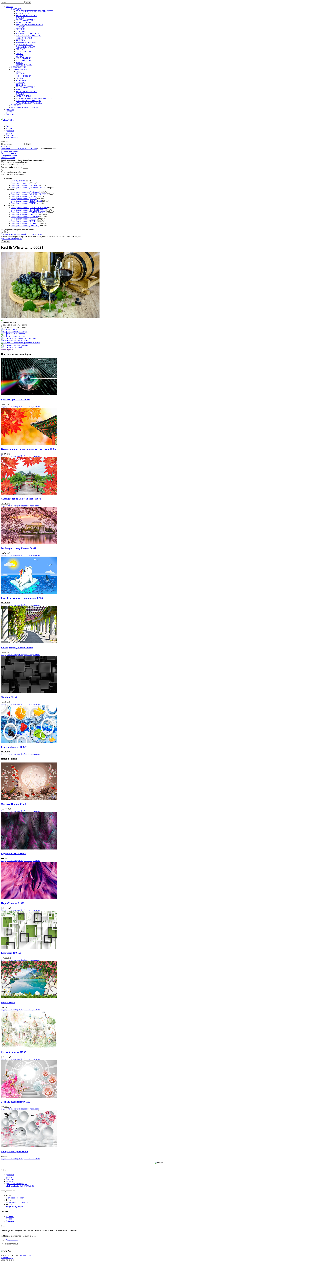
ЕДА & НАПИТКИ (24, 45)
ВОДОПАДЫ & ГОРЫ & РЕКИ (29, 24)
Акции (9, 128)
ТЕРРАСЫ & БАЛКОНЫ (26, 16)
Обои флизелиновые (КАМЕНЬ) (25, 217)
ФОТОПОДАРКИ (18, 67)
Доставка (10, 110)
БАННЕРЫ (16, 105)
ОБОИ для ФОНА (23, 51)
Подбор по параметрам (20, 406)
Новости (9, 1181)
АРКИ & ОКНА (23, 13)
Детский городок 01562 (13, 1052)
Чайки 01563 (8, 1002)
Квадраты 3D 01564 (11, 953)
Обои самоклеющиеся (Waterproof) (25, 192)
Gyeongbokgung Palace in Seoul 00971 (21, 498)
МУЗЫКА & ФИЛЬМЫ (26, 42)
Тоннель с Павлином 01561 (15, 1101)
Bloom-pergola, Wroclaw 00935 (17, 647)
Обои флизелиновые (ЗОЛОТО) (24, 223)
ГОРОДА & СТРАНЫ (25, 20)
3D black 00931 (9, 697)
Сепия (3, 325)
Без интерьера (7, 349)
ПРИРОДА (20, 27)
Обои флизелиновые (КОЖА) (23, 219)
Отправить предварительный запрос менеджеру (21, 234)
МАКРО (19, 63)
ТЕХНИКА (21, 40)
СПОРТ (19, 54)
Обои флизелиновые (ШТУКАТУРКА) (27, 210)
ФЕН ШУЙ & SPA (24, 60)
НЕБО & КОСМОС (24, 38)
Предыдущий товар (9, 151)
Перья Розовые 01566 (12, 903)
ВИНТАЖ (20, 49)
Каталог (9, 7)
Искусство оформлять (15, 1198)
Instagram (10, 1221)
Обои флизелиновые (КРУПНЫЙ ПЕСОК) (29, 208)
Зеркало (23, 325)
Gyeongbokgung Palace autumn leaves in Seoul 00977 (28, 449)
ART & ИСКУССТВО (25, 47)
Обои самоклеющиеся (20, 183)
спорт (18, 71)
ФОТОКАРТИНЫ (19, 69)
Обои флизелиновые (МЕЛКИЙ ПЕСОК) (28, 187)
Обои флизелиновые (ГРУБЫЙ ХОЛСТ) (28, 212)
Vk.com (9, 1219)
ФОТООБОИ (16, 9)
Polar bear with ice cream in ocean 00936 (22, 598)
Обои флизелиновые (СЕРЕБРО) (25, 225)
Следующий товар (9, 155)
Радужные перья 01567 (13, 853)
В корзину (5, 241)
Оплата (9, 112)
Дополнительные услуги (11, 239)
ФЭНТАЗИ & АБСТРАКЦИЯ (28, 36)
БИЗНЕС (20, 56)
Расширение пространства (17, 1202)
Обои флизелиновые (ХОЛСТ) (24, 199)
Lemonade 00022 (8, 158)
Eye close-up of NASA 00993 (15, 399)
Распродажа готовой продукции (24, 107)
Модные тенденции (14, 1207)
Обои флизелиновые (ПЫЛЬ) (23, 203)
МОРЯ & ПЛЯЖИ (23, 22)
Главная (4, 149)
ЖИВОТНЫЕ (22, 31)
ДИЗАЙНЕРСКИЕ (24, 65)
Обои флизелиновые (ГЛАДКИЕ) (25, 185)
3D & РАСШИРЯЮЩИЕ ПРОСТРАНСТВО (35, 11)
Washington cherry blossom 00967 (18, 548)
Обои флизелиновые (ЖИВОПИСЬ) (26, 201)
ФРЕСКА (20, 18)
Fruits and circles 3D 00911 (15, 747)
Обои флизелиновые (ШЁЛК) (23, 221)
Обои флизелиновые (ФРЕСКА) (24, 214)
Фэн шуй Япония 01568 (13, 804)
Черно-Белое (12, 325)
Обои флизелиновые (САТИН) (24, 196)
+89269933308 (12, 137)
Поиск (27, 144)
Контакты (10, 114)
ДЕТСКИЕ (20, 29)
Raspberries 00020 (8, 153)
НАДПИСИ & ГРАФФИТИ (27, 33)
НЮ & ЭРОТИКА (23, 58)
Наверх (7, 1258)
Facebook (10, 1217)
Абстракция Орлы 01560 (14, 1151)
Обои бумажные (18, 181)
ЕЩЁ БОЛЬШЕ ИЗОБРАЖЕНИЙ (20, 1186)
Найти (27, 2)
